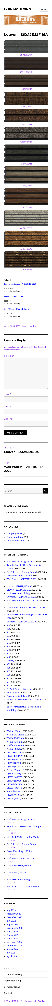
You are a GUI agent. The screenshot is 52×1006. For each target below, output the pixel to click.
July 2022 (11, 921)
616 (8, 636)
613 (8, 646)
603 (8, 682)
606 (8, 675)
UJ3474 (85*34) (14, 773)
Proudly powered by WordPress (34, 1001)
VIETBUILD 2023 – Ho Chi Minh (23, 837)
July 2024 (11, 910)
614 (8, 643)
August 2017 (12, 935)
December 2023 (14, 917)
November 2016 (14, 942)
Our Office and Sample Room (16, 309)
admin (6, 326)
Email (7, 407)
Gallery (10, 660)
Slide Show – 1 (14, 791)
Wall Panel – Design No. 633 (21, 561)
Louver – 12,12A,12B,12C (18, 590)
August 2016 (13, 949)
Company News (14, 533)
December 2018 (14, 928)
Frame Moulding (15, 537)
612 (8, 650)
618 (8, 629)
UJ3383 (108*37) (14, 777)
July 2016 (11, 952)
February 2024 (14, 913)
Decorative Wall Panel (18, 696)
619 (8, 625)
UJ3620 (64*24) (14, 759)
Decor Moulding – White (19, 575)
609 (8, 664)
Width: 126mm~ (14, 731)
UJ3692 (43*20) (14, 763)
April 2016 (12, 956)
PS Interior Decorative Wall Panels (24, 699)
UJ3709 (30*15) (14, 766)
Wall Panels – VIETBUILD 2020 (22, 600)
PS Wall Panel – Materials (20, 689)
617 (8, 632)
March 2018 (12, 931)
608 (8, 667)
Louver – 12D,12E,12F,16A (19, 586)
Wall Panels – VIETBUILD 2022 (22, 579)
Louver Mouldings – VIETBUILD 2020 (26, 607)
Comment (9, 356)
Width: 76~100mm (15, 738)
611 (8, 653)
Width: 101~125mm (15, 734)
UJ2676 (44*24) (14, 798)
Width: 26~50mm (15, 745)
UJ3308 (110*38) (14, 780)
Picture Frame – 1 (15, 770)
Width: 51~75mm (14, 742)
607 (8, 671)
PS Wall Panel (13, 692)
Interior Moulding (29, 326)
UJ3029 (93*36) (14, 752)
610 (8, 657)
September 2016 (14, 945)
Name (7, 394)
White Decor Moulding (18, 593)
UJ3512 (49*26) (14, 795)
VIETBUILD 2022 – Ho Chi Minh (23, 886)
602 (8, 685)
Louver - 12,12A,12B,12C (14, 296)
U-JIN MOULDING (17, 9)
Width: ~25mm (14, 749)
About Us (9, 968)
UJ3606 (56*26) (14, 784)
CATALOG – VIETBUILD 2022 (21, 597)
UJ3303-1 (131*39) (15, 756)
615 (8, 639)
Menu (44, 9)
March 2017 (12, 938)
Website (8, 419)
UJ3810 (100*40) (15, 788)
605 (8, 678)
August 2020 (13, 924)
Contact (8, 993)
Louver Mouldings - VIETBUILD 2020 (20, 284)
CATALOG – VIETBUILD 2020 (21, 621)
